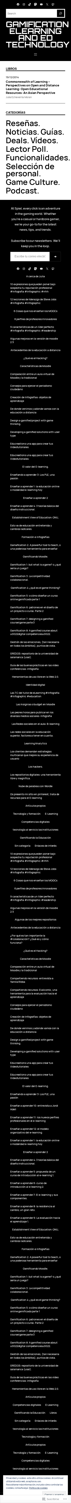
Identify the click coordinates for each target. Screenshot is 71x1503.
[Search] (60, 13)
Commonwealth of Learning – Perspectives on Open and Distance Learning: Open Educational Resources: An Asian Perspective (32, 87)
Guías (51, 131)
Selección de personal (30, 170)
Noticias (21, 131)
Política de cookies (38, 1487)
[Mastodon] (35, 4)
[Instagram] (23, 4)
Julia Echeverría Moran (19, 97)
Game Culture (32, 181)
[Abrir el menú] (35, 54)
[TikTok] (29, 4)
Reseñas (22, 123)
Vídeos (43, 140)
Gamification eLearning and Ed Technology (38, 34)
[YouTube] (41, 4)
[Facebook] (18, 4)
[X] (47, 4)
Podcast (21, 190)
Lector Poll (26, 148)
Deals (16, 140)
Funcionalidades (37, 157)
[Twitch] (53, 4)
